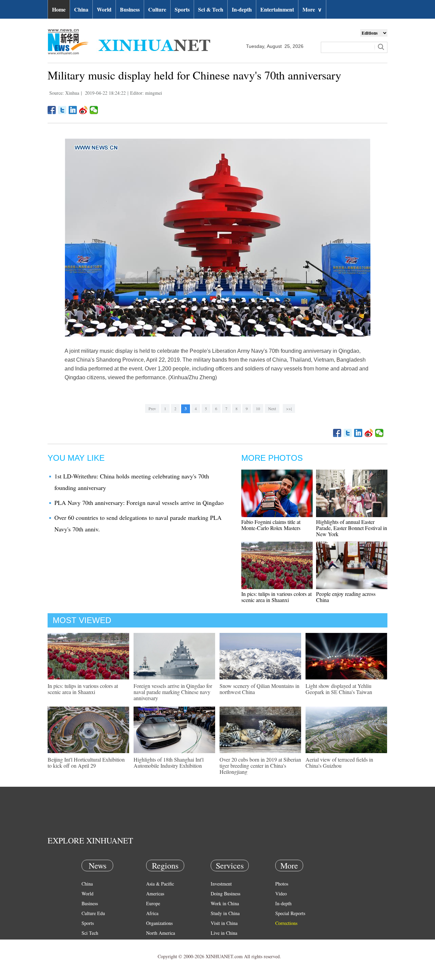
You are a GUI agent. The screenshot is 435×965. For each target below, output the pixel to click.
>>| (289, 408)
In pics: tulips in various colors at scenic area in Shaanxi (276, 596)
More (312, 9)
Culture (157, 9)
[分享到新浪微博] (83, 110)
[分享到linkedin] (73, 110)
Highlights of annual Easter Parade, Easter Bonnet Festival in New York (351, 528)
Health (88, 943)
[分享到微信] (94, 110)
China (81, 9)
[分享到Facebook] (52, 110)
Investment (221, 883)
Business (130, 9)
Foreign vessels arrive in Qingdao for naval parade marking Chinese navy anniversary (173, 692)
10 (258, 408)
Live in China (224, 933)
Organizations (159, 923)
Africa (152, 913)
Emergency (221, 943)
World (104, 9)
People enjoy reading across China (346, 596)
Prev (152, 408)
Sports (182, 9)
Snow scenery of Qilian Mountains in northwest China (259, 688)
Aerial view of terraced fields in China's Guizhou (339, 762)
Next (272, 408)
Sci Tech (90, 933)
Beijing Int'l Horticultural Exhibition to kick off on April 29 (86, 762)
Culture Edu (93, 913)
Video (281, 893)
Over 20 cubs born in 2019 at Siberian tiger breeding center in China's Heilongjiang (260, 765)
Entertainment (277, 9)
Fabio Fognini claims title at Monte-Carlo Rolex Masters (270, 524)
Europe (153, 903)
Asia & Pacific (160, 883)
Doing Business (225, 893)
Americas (155, 893)
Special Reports (290, 913)
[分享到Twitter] (62, 110)
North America (160, 933)
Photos (281, 883)
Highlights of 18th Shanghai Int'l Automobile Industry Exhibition (169, 762)
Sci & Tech (210, 9)
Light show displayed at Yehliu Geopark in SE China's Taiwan (339, 688)
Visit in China (224, 923)
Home (59, 9)
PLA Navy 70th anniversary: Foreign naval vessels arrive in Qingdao (139, 502)
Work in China (225, 903)
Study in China (225, 913)
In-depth (242, 9)
